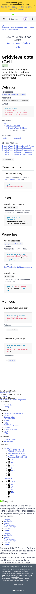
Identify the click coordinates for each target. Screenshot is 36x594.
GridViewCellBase (13, 126)
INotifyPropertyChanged (11, 138)
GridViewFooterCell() (13, 174)
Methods (8, 301)
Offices (6, 530)
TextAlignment (10, 273)
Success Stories (10, 440)
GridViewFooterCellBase (17, 128)
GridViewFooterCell (11, 29)
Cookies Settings (18, 590)
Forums (6, 420)
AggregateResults (12, 241)
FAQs (6, 433)
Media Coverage (10, 527)
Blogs (6, 422)
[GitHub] (9, 473)
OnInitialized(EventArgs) (15, 338)
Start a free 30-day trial (18, 45)
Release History (9, 419)
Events (6, 431)
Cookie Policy (15, 577)
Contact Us (8, 448)
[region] (18, 579)
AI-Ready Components (18, 400)
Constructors (12, 167)
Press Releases (9, 525)
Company (7, 520)
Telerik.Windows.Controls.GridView (14, 94)
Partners (7, 428)
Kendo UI (3, 396)
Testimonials (8, 441)
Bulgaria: (17, 455)
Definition (9, 87)
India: (16, 453)
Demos (6, 415)
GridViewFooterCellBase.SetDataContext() (19, 152)
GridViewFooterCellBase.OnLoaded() (16, 148)
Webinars (7, 424)
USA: (16, 450)
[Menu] (4, 19)
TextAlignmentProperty (14, 204)
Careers (7, 528)
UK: (16, 452)
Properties (10, 234)
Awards (6, 523)
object (6, 124)
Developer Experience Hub (13, 413)
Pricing (6, 407)
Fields (6, 198)
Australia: (17, 457)
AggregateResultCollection (13, 244)
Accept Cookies (18, 585)
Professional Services (12, 426)
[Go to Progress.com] (6, 502)
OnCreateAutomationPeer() (16, 308)
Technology (8, 521)
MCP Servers (5, 400)
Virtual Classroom (10, 429)
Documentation (9, 417)
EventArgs (12, 360)
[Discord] (9, 475)
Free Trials (8, 405)
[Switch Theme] (32, 19)
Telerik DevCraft (5, 393)
